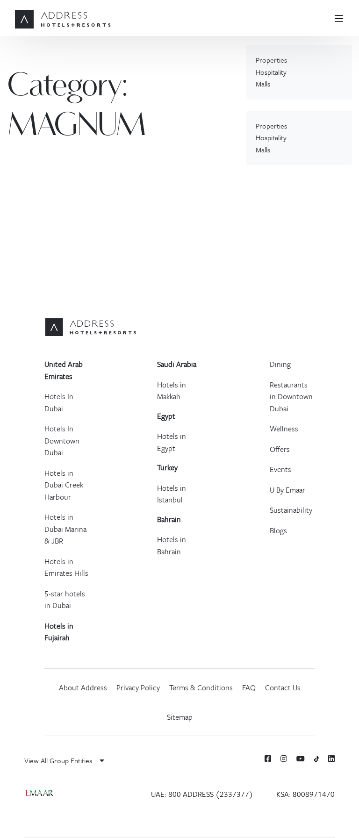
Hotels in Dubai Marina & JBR (65, 528)
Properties (271, 60)
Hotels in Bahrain (171, 545)
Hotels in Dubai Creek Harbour (63, 484)
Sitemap (180, 717)
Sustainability (291, 510)
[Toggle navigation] (342, 18)
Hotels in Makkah (171, 390)
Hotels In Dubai (58, 402)
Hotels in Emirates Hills (66, 567)
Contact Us (283, 687)
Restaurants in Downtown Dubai (291, 396)
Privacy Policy (138, 687)
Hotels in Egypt (171, 442)
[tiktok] (316, 758)
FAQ (249, 687)
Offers (280, 449)
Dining (280, 364)
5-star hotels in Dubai (64, 599)
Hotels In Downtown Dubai (61, 440)
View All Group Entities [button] (59, 760)
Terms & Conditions (201, 687)
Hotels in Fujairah (58, 632)
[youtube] (300, 758)
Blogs (278, 530)
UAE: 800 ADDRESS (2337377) (202, 794)
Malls (263, 84)
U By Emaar (287, 489)
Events (280, 469)
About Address (83, 687)
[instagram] (283, 758)
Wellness (284, 428)
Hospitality (271, 72)
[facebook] (268, 758)
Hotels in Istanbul (171, 494)
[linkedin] (331, 758)
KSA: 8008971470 (305, 794)
